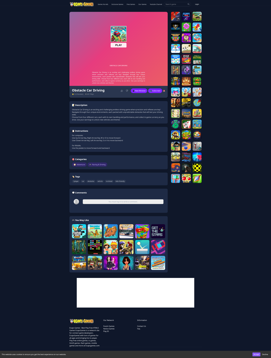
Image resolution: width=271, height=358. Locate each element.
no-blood (109, 181)
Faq (138, 329)
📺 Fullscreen (155, 91)
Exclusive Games (117, 4)
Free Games (131, 4)
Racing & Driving (97, 164)
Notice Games (109, 329)
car (83, 181)
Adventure (79, 164)
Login (197, 4)
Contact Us (141, 326)
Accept (256, 354)
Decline (265, 354)
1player (76, 181)
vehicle (100, 181)
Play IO (106, 331)
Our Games (142, 4)
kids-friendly (120, 181)
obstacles (91, 181)
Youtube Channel (156, 4)
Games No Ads (103, 4)
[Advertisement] (135, 293)
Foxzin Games (108, 326)
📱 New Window (139, 91)
